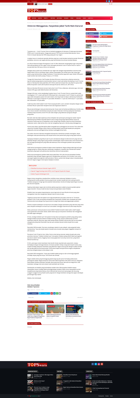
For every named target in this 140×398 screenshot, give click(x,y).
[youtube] (106, 36)
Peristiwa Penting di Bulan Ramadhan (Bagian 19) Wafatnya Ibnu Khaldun (101, 95)
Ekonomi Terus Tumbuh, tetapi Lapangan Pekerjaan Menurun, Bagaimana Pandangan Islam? (58, 4)
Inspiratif (30, 29)
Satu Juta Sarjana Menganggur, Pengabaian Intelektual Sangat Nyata (101, 45)
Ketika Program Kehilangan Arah (40, 174)
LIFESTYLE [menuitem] (90, 18)
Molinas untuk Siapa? (39, 381)
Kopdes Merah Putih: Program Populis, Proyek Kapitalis (101, 72)
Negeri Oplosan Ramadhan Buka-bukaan (73, 387)
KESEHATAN (32, 289)
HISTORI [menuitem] (34, 18)
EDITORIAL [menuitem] (59, 18)
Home (28, 1)
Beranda (29, 22)
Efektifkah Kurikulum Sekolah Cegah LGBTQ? (43, 168)
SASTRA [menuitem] (40, 18)
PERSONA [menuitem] (78, 18)
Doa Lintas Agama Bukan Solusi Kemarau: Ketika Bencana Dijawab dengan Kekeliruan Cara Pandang (102, 66)
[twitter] (109, 1)
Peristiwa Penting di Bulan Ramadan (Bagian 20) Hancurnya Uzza (101, 89)
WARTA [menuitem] (45, 18)
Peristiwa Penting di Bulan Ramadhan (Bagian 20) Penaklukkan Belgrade (101, 83)
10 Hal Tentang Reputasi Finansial (100, 388)
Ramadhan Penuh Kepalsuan (70, 374)
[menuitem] (29, 18)
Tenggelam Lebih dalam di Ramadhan (72, 381)
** (40, 396)
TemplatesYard (34, 396)
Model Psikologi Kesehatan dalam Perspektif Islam (54, 315)
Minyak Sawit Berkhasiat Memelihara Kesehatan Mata (73, 315)
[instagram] (112, 1)
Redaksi (107, 396)
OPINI (33, 22)
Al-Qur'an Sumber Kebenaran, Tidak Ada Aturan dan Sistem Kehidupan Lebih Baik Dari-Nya (102, 382)
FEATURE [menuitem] (53, 18)
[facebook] (107, 1)
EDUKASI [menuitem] (66, 18)
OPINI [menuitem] (71, 18)
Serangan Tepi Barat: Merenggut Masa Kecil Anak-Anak (43, 375)
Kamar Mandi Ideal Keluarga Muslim (101, 374)
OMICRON (38, 289)
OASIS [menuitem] (84, 18)
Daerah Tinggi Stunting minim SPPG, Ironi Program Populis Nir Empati (50, 171)
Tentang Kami (34, 1)
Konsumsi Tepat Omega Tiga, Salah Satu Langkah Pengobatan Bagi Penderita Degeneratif (36, 316)
